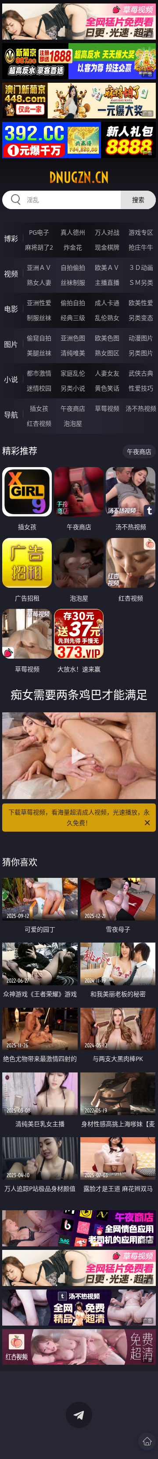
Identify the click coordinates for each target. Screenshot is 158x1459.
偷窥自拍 (39, 338)
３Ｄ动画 (141, 267)
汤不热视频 (141, 408)
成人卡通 (107, 302)
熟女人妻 (39, 282)
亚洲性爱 (39, 302)
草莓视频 (107, 408)
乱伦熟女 (107, 317)
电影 (11, 309)
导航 (11, 415)
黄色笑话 (107, 388)
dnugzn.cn (79, 177)
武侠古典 (141, 373)
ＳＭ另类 (141, 282)
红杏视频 (39, 423)
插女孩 (39, 408)
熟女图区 (107, 353)
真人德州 (73, 232)
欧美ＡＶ (107, 267)
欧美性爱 (141, 302)
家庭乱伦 (73, 373)
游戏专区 (141, 232)
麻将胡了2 (39, 247)
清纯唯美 (73, 353)
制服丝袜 (39, 317)
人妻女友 (107, 373)
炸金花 (73, 247)
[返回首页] (147, 1441)
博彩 (11, 238)
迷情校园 (39, 388)
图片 (11, 344)
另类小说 (73, 388)
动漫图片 (141, 338)
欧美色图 (107, 338)
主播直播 (107, 282)
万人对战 (107, 232)
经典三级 (73, 317)
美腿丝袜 (39, 353)
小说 (11, 379)
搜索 (138, 199)
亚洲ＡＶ (39, 267)
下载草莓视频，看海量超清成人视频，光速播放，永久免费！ (79, 817)
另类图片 (141, 353)
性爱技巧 (141, 388)
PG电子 (39, 232)
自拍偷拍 (73, 267)
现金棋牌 (107, 247)
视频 (11, 274)
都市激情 (39, 373)
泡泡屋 (73, 423)
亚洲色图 (73, 338)
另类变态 (141, 317)
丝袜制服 (73, 282)
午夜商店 (73, 408)
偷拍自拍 (73, 302)
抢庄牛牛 (141, 247)
